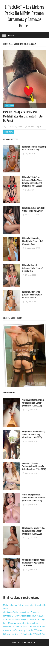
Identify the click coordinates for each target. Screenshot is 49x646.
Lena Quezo (9, 105)
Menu (11, 35)
